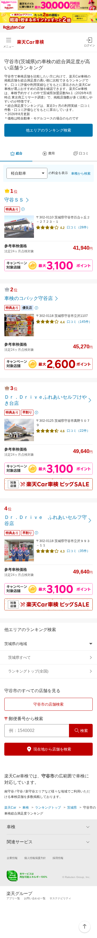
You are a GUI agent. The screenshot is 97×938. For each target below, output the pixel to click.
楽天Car (10, 807)
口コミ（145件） (79, 322)
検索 (84, 730)
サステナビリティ (60, 898)
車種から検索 (81, 173)
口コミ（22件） (78, 431)
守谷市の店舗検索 (48, 704)
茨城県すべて (19, 657)
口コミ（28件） (78, 227)
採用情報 (58, 857)
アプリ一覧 (13, 898)
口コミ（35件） (78, 551)
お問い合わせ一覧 (35, 898)
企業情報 (12, 857)
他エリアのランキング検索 (48, 130)
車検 (25, 807)
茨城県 (72, 807)
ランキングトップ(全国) (28, 671)
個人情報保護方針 (35, 857)
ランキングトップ (48, 807)
